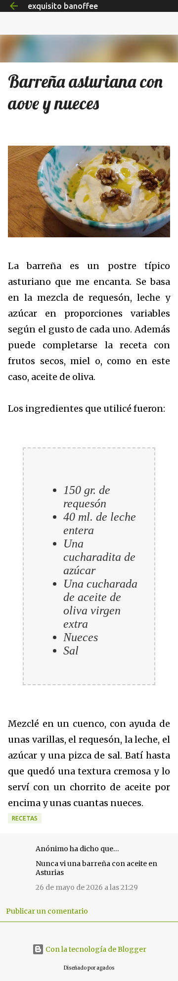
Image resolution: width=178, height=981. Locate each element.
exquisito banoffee (63, 5)
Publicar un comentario (47, 911)
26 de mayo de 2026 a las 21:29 (87, 887)
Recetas (25, 818)
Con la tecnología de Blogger (95, 949)
